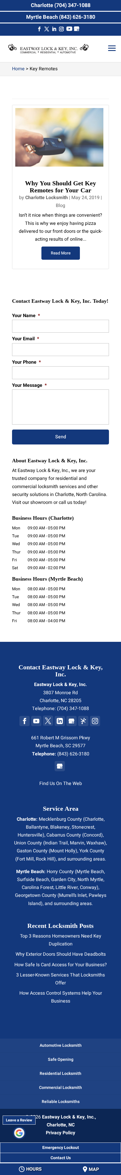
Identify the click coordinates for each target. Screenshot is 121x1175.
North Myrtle (90, 879)
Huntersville (30, 835)
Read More (60, 253)
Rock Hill (45, 859)
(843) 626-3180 (73, 753)
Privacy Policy (60, 1132)
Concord (92, 835)
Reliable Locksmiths (61, 1102)
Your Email (25, 339)
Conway (88, 887)
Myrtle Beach (90, 871)
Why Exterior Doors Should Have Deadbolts (61, 954)
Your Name (26, 316)
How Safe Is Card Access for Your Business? (60, 964)
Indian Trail (56, 842)
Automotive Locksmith (61, 1045)
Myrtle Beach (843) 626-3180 (60, 17)
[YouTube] (69, 30)
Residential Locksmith (60, 1073)
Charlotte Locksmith (46, 197)
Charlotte (94, 819)
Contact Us (61, 1158)
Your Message (29, 385)
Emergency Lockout (60, 1148)
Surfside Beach (33, 879)
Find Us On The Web (60, 783)
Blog (60, 205)
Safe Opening (60, 1059)
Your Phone (26, 362)
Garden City (63, 879)
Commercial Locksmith (60, 1088)
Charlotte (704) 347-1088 (60, 5)
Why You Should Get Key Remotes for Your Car (60, 186)
